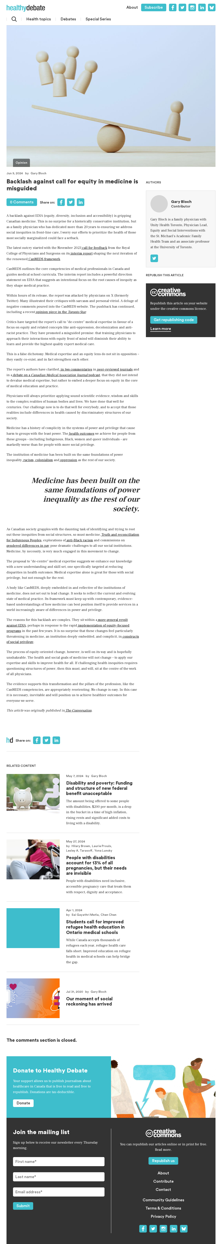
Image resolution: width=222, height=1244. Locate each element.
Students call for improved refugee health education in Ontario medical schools (95, 927)
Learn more (160, 329)
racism (28, 460)
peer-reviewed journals (114, 369)
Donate (23, 1103)
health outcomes (81, 433)
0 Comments (22, 202)
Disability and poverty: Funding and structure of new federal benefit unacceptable (99, 788)
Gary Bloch (38, 173)
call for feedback (94, 248)
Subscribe (154, 7)
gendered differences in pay (28, 546)
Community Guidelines (163, 1200)
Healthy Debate (26, 8)
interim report (81, 253)
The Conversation (78, 710)
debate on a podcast (56, 375)
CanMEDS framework (44, 259)
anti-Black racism (79, 540)
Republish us (163, 1161)
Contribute (163, 1181)
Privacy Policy (163, 1216)
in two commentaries (76, 369)
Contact (163, 1190)
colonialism (43, 460)
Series (98, 19)
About (132, 7)
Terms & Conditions (163, 1208)
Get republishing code (174, 320)
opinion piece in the (60, 312)
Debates (68, 19)
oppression (68, 460)
